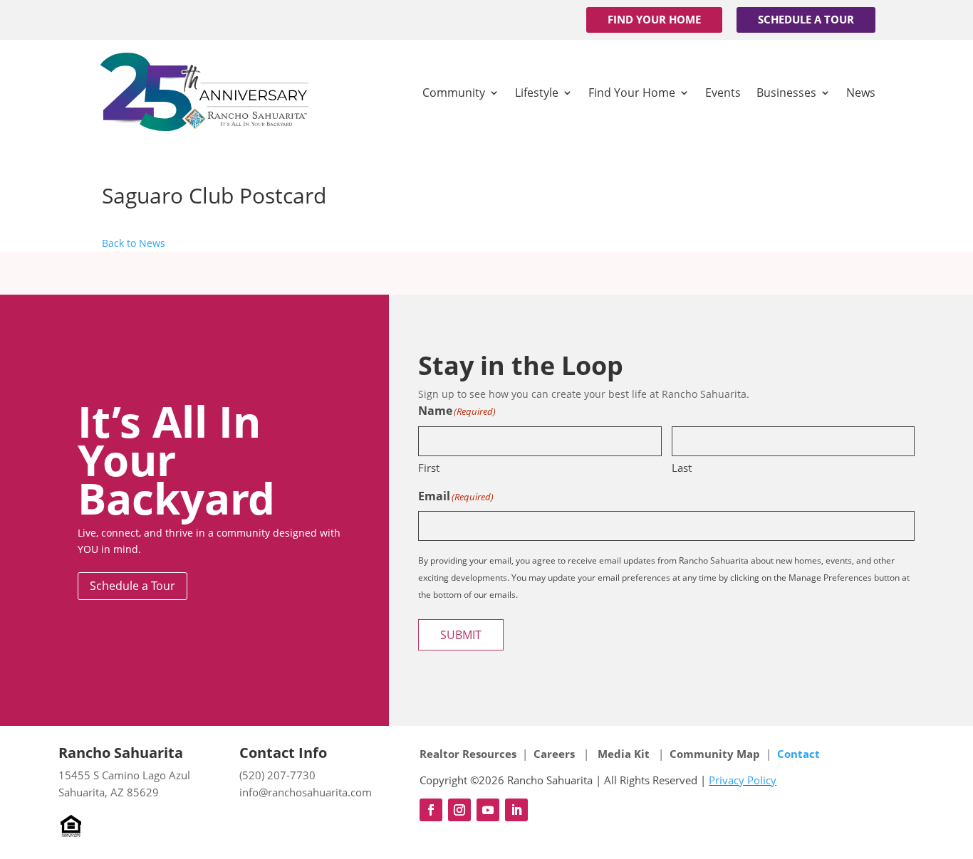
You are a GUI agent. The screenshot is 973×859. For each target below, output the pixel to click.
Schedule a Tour (806, 19)
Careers (556, 754)
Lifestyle (536, 92)
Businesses (786, 92)
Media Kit (624, 754)
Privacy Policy (742, 780)
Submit (461, 635)
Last (682, 467)
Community (453, 92)
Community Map (715, 754)
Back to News (133, 243)
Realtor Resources (468, 754)
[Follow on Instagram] (459, 810)
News (860, 92)
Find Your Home (654, 19)
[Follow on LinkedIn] (516, 810)
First (428, 467)
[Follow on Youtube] (488, 810)
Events (723, 92)
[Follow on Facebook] (431, 810)
